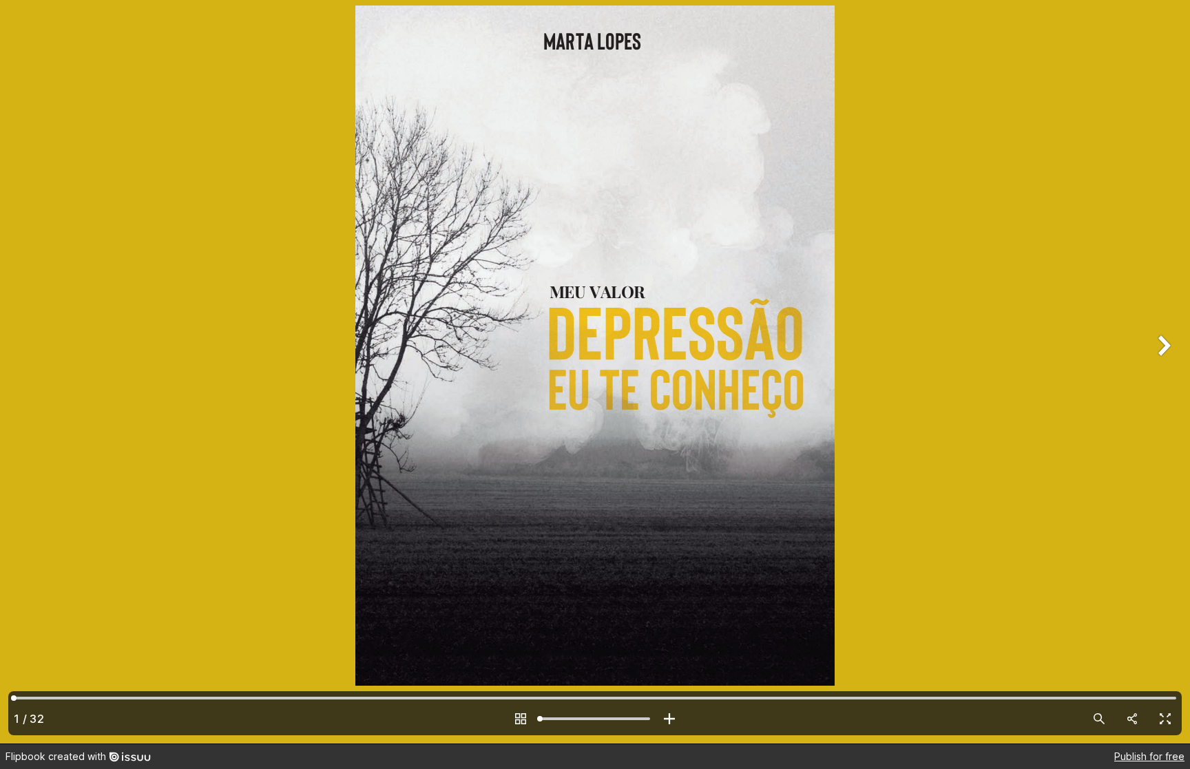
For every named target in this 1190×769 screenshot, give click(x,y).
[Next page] (1162, 372)
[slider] (595, 719)
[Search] (1099, 719)
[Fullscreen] (1165, 719)
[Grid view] (520, 719)
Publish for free (1149, 756)
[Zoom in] (669, 719)
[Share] (1132, 719)
